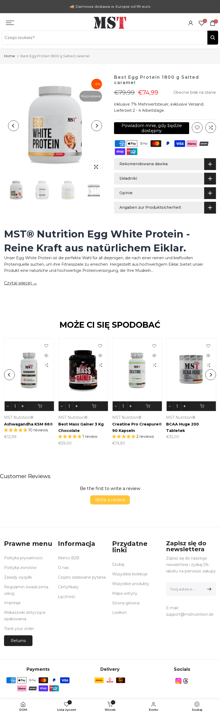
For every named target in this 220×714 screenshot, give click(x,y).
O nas (63, 567)
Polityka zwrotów (20, 567)
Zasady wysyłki (18, 577)
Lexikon (119, 612)
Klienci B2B (68, 558)
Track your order (19, 628)
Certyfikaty (68, 587)
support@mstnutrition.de (190, 614)
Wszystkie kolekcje (130, 574)
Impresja (12, 602)
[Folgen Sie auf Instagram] (178, 681)
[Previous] (13, 125)
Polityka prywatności (23, 558)
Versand (195, 104)
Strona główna (126, 603)
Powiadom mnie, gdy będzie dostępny (152, 128)
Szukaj (118, 564)
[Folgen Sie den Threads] (186, 681)
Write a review (110, 499)
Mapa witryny (124, 593)
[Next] (96, 125)
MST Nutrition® (142, 417)
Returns (18, 640)
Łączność (66, 596)
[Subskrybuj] (208, 589)
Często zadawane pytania (82, 577)
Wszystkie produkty (130, 583)
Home (9, 56)
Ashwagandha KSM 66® (152, 424)
